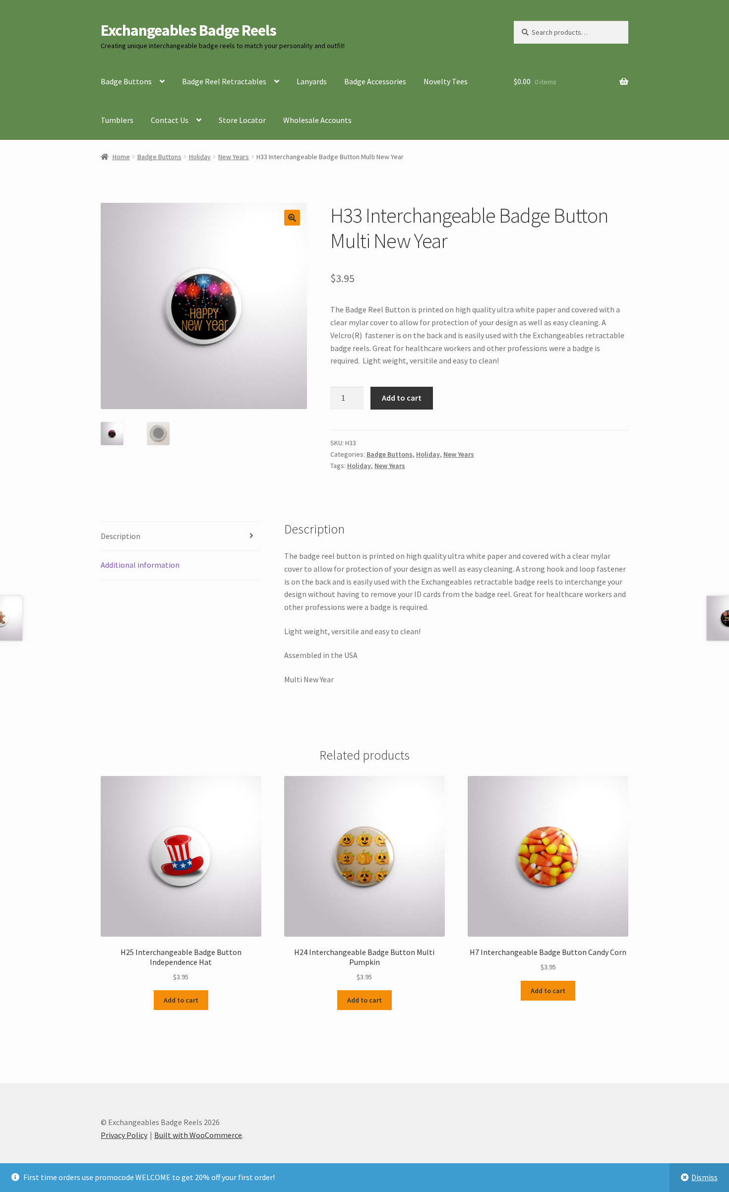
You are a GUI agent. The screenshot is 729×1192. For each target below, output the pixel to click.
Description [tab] (120, 536)
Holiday (200, 156)
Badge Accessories (375, 81)
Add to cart (402, 398)
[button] (292, 218)
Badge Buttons (126, 81)
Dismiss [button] (704, 1177)
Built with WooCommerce (198, 1135)
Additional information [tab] (140, 565)
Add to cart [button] (181, 1000)
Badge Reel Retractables (224, 81)
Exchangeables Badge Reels (188, 30)
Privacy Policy (124, 1135)
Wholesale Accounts (317, 120)
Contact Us (169, 120)
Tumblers (117, 120)
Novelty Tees (446, 81)
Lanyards (312, 81)
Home (121, 156)
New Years (233, 156)
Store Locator (242, 120)
